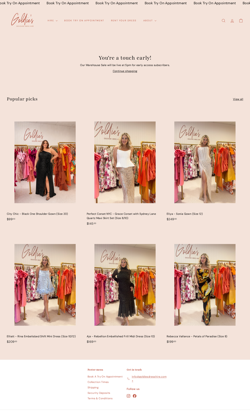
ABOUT (148, 20)
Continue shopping (125, 71)
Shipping (93, 387)
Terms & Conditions (100, 398)
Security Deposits (99, 393)
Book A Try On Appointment (105, 376)
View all (238, 99)
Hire (51, 20)
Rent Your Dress (124, 20)
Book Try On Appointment (84, 20)
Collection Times (98, 382)
